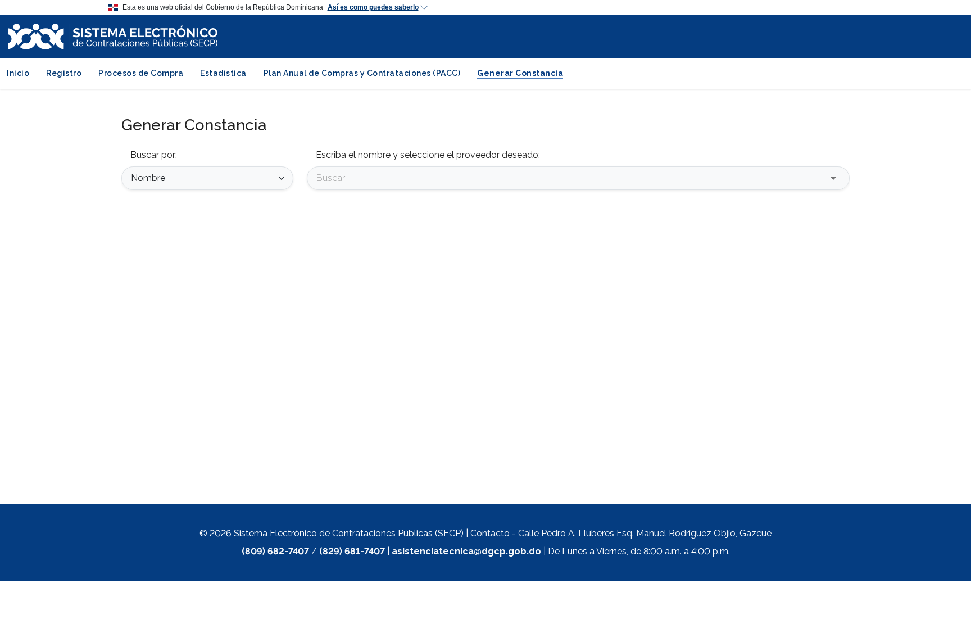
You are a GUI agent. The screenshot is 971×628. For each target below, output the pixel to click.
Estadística (223, 73)
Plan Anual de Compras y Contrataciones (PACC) (362, 73)
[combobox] (569, 178)
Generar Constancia (520, 73)
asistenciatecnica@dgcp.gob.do (466, 551)
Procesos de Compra (140, 73)
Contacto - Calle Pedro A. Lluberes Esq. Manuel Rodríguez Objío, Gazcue (621, 533)
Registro (63, 73)
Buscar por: (153, 155)
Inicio (18, 73)
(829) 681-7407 (352, 551)
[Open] (833, 178)
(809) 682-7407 (275, 551)
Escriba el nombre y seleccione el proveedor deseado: (428, 155)
